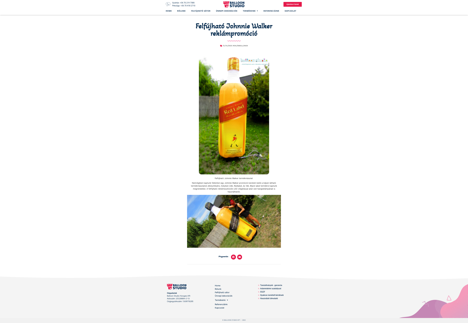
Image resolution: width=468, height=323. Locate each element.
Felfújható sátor (200, 11)
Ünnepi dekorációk (226, 11)
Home (169, 11)
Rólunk (181, 11)
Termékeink (249, 11)
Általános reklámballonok (235, 46)
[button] (233, 257)
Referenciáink (271, 11)
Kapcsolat (290, 11)
